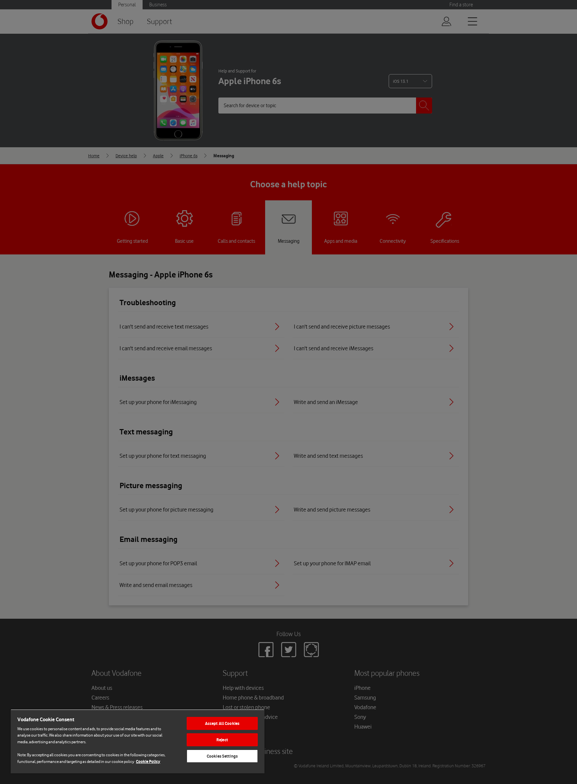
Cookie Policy (148, 761)
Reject (222, 739)
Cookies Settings (222, 756)
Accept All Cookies (222, 723)
